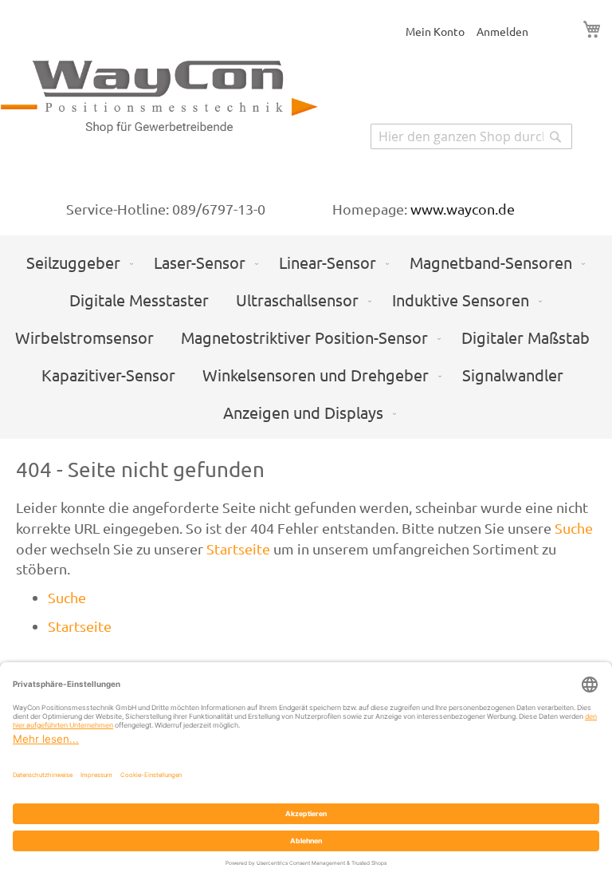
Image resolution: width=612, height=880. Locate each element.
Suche (574, 527)
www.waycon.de (462, 208)
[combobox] (471, 136)
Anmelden (502, 31)
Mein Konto (435, 31)
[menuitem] (76, 262)
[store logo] (159, 100)
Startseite (238, 548)
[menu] (306, 337)
